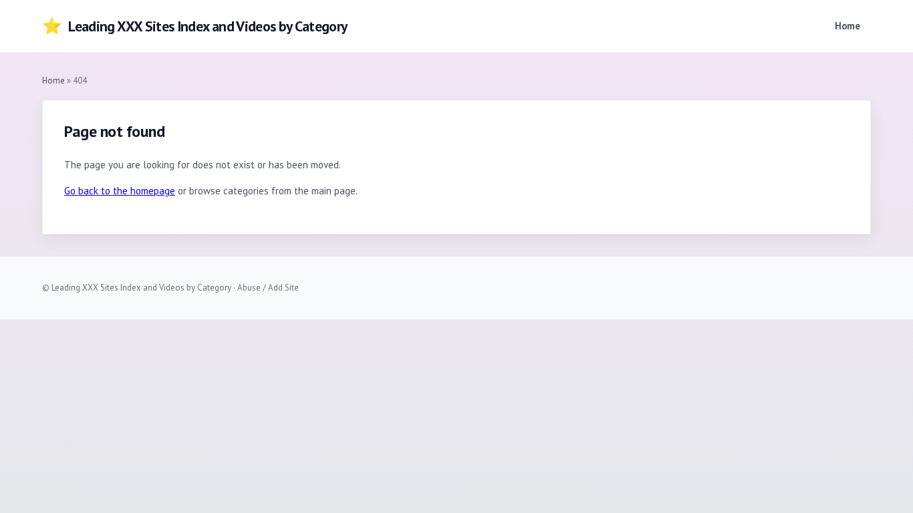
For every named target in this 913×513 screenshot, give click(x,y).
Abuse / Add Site (268, 287)
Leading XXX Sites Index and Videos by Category (195, 25)
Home (847, 25)
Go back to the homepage (119, 190)
